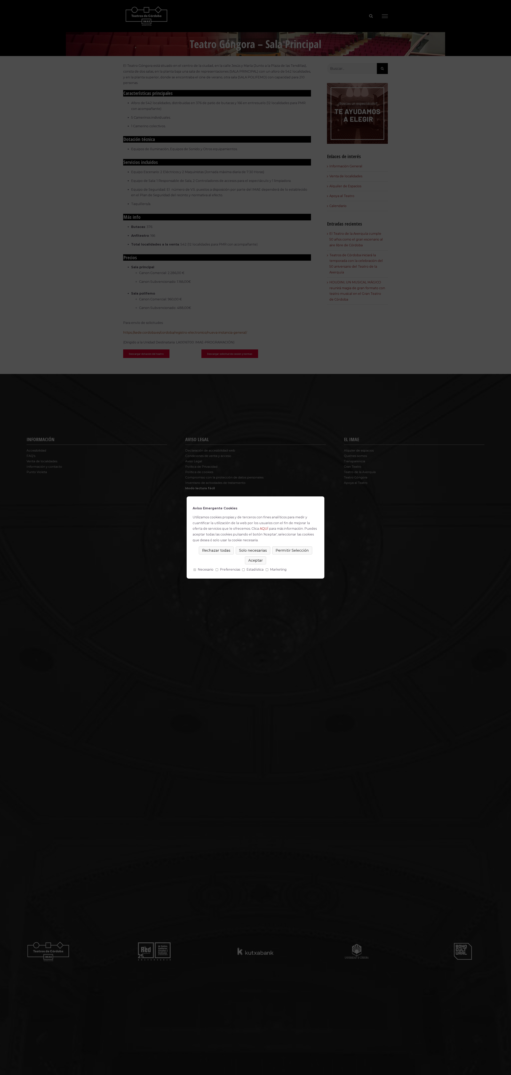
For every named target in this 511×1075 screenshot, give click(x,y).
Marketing (278, 569)
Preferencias (230, 569)
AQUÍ (264, 529)
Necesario (205, 569)
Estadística (255, 569)
